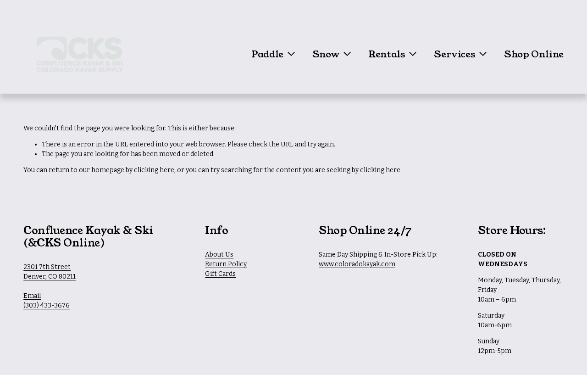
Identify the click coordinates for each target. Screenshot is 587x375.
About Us (219, 254)
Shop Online (534, 54)
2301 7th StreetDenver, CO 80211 (49, 271)
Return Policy (226, 264)
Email (32, 296)
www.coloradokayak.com (357, 264)
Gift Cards (220, 274)
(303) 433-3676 (46, 305)
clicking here (154, 170)
